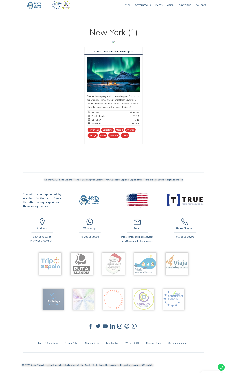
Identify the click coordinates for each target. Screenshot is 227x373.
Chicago (93, 135)
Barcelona (107, 130)
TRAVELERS (185, 5)
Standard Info (92, 343)
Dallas (125, 135)
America (130, 130)
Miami (103, 135)
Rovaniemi (94, 130)
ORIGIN (170, 5)
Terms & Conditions (48, 343)
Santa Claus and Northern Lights (113, 51)
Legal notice (112, 343)
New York (113, 135)
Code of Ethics (154, 343)
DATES (159, 5)
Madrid (119, 130)
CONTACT (201, 5)
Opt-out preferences (178, 343)
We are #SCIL (132, 343)
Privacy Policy (71, 343)
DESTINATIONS (143, 5)
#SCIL (127, 5)
